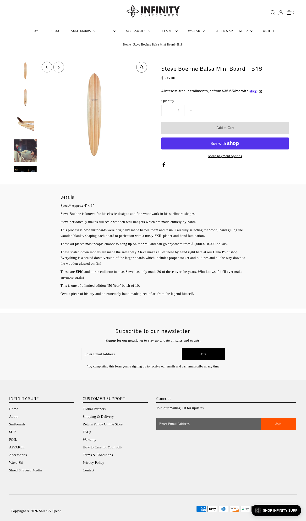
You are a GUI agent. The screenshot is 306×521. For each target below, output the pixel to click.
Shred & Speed (50, 511)
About (13, 416)
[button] (276, 510)
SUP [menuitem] (109, 31)
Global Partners (94, 409)
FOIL (13, 439)
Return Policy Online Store (103, 424)
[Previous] (47, 67)
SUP (12, 432)
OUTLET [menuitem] (268, 31)
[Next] (58, 67)
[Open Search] (273, 12)
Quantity (167, 101)
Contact (88, 470)
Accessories (18, 455)
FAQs (87, 432)
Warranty (89, 439)
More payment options (225, 156)
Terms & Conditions (98, 455)
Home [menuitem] (36, 31)
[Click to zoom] (141, 67)
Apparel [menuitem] (167, 31)
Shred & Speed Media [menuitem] (232, 31)
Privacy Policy (93, 462)
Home (127, 44)
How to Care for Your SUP (102, 447)
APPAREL (17, 447)
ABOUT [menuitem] (56, 31)
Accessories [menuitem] (136, 31)
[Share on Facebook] (164, 166)
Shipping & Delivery (98, 416)
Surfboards (81, 31)
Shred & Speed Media (25, 470)
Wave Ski (16, 462)
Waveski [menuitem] (195, 31)
